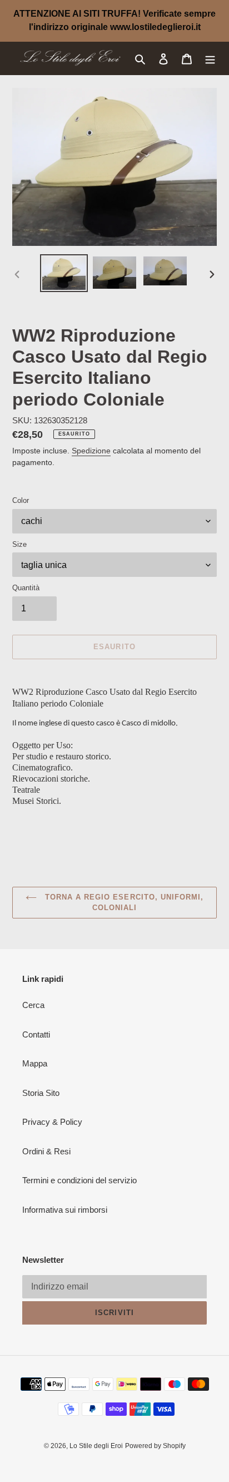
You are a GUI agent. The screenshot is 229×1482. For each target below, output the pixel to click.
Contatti (36, 1034)
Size (19, 544)
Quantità (25, 588)
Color (20, 500)
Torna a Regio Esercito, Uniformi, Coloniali (122, 902)
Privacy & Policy (52, 1122)
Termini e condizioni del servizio (79, 1180)
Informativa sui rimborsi (64, 1209)
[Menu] (210, 59)
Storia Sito (40, 1093)
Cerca (33, 1005)
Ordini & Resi (46, 1151)
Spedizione (91, 450)
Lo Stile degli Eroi (96, 1446)
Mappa (34, 1063)
